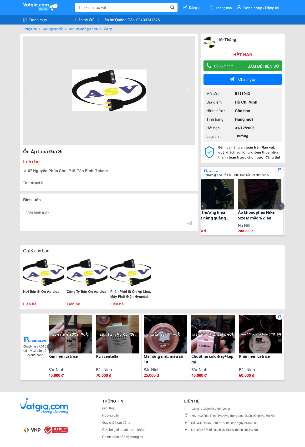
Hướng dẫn (110, 415)
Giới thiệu (109, 408)
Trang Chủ (30, 28)
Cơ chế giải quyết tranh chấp (123, 429)
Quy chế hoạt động (116, 422)
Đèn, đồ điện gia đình (83, 28)
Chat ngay (247, 79)
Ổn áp (108, 28)
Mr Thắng (227, 39)
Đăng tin (195, 7)
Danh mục (37, 19)
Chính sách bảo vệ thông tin (122, 436)
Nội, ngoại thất (53, 28)
